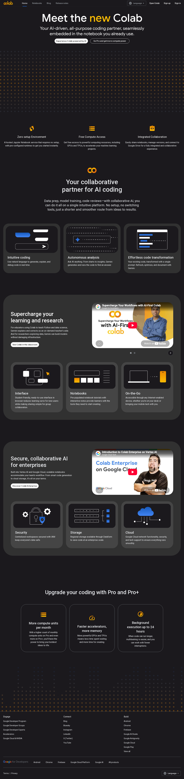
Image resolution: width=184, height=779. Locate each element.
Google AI (99, 762)
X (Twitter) (68, 738)
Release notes (62, 3)
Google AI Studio (131, 734)
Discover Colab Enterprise (25, 486)
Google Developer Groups (14, 725)
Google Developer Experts (14, 730)
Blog (49, 3)
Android (127, 721)
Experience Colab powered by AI (71, 41)
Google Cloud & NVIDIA (12, 738)
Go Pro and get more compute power (109, 41)
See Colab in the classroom (25, 344)
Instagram (67, 730)
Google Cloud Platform (80, 762)
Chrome (127, 725)
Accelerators (8, 734)
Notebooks (37, 3)
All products (114, 762)
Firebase (127, 730)
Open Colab (154, 3)
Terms (6, 773)
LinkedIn (66, 734)
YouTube (67, 743)
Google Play (129, 747)
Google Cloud (129, 743)
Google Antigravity (131, 738)
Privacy (14, 773)
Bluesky (66, 725)
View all (127, 751)
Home (24, 3)
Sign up (167, 3)
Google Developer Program (14, 721)
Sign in (178, 3)
